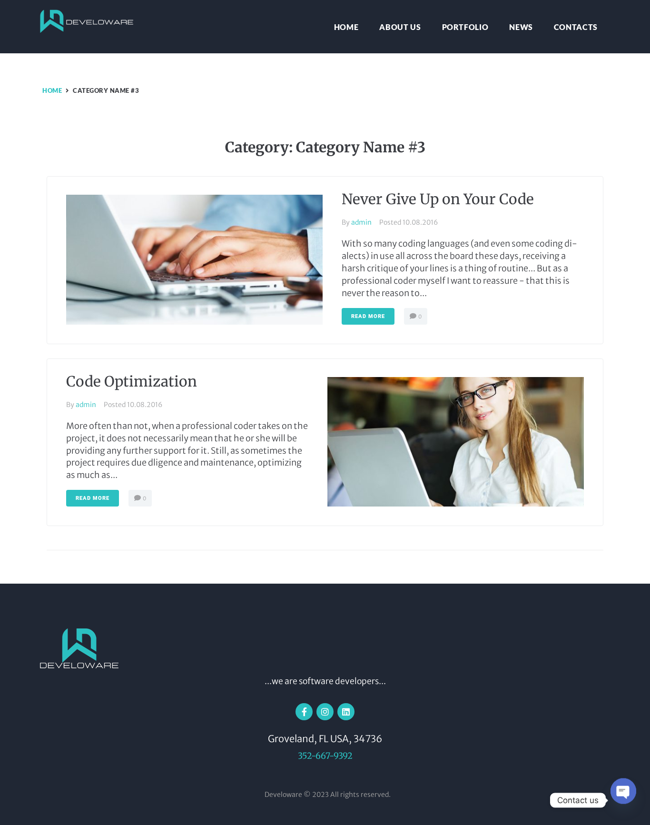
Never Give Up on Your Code (438, 199)
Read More (368, 316)
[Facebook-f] (304, 711)
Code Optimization (131, 381)
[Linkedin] (346, 711)
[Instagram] (325, 711)
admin (361, 222)
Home (52, 90)
